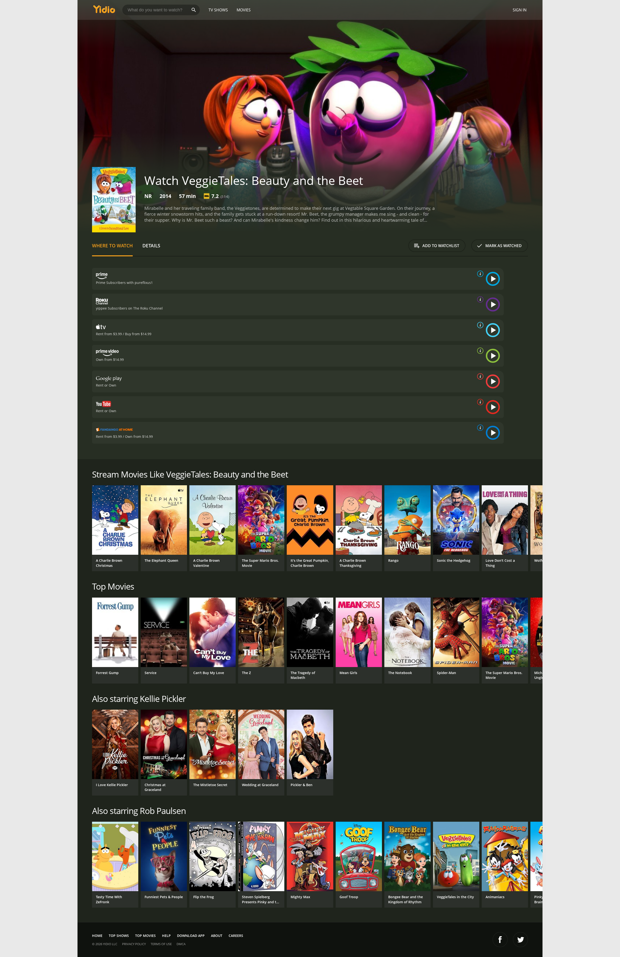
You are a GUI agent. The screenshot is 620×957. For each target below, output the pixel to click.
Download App (191, 935)
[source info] (479, 274)
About (216, 935)
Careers (236, 935)
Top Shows (119, 935)
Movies (244, 10)
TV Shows (218, 10)
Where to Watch (112, 245)
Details (151, 245)
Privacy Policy (134, 944)
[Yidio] (104, 11)
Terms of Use (161, 944)
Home (97, 935)
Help (166, 935)
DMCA (181, 944)
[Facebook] (500, 939)
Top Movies (145, 935)
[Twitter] (520, 939)
